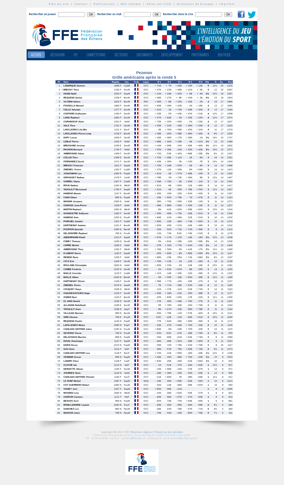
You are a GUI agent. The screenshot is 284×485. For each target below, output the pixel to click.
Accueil (36, 54)
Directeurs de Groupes (195, 4)
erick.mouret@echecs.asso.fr (181, 438)
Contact (81, 4)
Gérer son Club (159, 4)
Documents (145, 54)
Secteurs (121, 54)
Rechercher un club (109, 14)
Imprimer (227, 4)
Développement (172, 54)
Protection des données (168, 432)
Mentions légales (141, 432)
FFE (76, 54)
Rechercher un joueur (42, 14)
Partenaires (200, 54)
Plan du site (59, 4)
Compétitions (96, 54)
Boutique (224, 54)
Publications (104, 4)
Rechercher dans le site (178, 14)
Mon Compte (131, 4)
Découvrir (57, 54)
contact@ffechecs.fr (134, 438)
